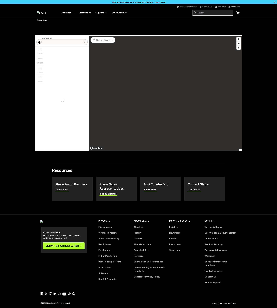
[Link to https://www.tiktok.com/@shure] (69, 293)
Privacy (215, 304)
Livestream (175, 244)
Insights (173, 227)
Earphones (104, 250)
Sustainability (141, 250)
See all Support (213, 282)
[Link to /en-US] (46, 12)
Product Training (214, 244)
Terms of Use (225, 304)
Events (172, 238)
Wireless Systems (107, 232)
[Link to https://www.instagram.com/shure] (50, 293)
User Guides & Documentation (220, 232)
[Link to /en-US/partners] (72, 189)
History (138, 232)
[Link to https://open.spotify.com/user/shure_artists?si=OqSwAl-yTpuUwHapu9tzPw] (59, 294)
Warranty (210, 256)
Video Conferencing (108, 238)
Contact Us (210, 276)
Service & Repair (213, 227)
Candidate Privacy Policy (147, 276)
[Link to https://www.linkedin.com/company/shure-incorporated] (54, 293)
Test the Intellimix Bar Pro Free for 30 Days (138, 2)
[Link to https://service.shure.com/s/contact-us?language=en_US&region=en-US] (204, 189)
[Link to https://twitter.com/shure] (46, 293)
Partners (138, 256)
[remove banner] (274, 2)
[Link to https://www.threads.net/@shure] (73, 293)
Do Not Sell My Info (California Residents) (149, 269)
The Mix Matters (142, 244)
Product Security (214, 271)
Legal (235, 304)
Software (103, 273)
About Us (138, 227)
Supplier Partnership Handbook (220, 263)
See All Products (107, 279)
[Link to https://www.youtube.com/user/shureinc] (64, 294)
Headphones (104, 244)
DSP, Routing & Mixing (109, 261)
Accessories (104, 267)
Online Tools (211, 238)
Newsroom (174, 232)
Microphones (105, 227)
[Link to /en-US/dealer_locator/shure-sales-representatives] (116, 189)
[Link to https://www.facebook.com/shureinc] (41, 293)
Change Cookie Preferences (148, 261)
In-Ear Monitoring (107, 256)
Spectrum (174, 250)
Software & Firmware (216, 250)
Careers (138, 238)
